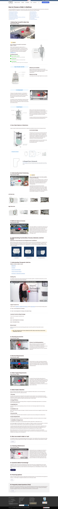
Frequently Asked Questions (33, 19)
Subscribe (26, 505)
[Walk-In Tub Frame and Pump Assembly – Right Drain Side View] (34, 212)
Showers (27, 2)
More (23, 2)
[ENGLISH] (39, 2)
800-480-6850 (12, 499)
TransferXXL (17, 306)
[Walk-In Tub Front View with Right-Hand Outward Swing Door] (13, 212)
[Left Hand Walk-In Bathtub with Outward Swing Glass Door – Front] (13, 200)
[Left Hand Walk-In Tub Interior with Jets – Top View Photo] (23, 200)
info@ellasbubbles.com (11, 497)
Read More (12, 490)
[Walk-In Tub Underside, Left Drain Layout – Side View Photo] (34, 200)
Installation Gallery (21, 498)
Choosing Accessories (12, 19)
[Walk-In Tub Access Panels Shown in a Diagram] (16, 252)
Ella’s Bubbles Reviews (22, 497)
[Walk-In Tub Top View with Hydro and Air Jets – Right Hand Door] (23, 212)
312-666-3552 (13, 500)
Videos (20, 501)
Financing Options (32, 18)
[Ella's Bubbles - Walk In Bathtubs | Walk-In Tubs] (11, 2)
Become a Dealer (21, 499)
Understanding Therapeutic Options (13, 18)
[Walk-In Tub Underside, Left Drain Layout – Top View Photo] (44, 200)
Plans (12, 479)
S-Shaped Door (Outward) (15, 151)
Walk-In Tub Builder (32, 501)
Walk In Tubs (17, 2)
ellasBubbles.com (13, 52)
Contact (35, 2)
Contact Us (12, 441)
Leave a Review (21, 500)
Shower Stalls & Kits (32, 499)
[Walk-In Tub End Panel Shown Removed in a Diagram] (41, 252)
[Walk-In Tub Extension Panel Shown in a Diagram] (29, 252)
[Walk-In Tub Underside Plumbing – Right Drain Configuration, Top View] (44, 212)
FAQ (31, 2)
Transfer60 (21, 306)
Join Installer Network (32, 498)
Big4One (26, 306)
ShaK (24, 306)
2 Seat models (32, 306)
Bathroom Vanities (32, 500)
